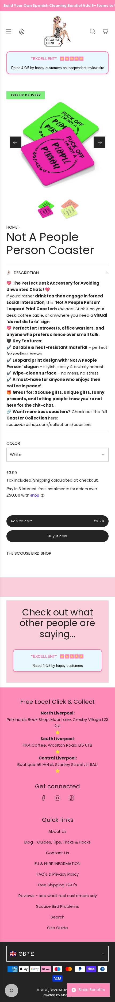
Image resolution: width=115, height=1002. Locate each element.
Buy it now (57, 536)
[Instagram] (57, 798)
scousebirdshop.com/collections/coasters (48, 424)
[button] (15, 142)
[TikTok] (71, 798)
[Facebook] (43, 798)
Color (13, 443)
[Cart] (105, 31)
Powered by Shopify (57, 995)
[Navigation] (8, 31)
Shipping (41, 480)
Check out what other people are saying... (57, 623)
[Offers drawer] (21, 31)
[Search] (92, 31)
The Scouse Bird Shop (28, 553)
